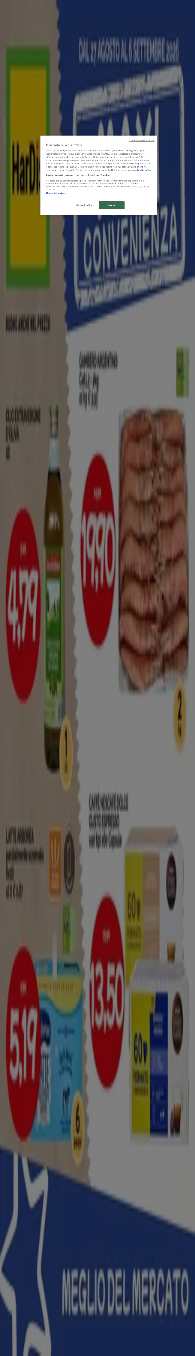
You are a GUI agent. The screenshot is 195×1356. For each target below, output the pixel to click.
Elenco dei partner (56, 193)
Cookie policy (144, 170)
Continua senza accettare (142, 140)
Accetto (112, 205)
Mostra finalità (84, 205)
